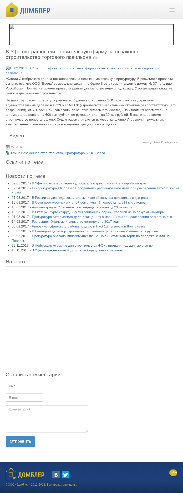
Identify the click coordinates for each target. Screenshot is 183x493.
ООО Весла (96, 153)
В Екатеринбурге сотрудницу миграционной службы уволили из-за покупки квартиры (98, 212)
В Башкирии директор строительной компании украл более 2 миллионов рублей (95, 231)
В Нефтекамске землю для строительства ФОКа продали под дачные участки (92, 245)
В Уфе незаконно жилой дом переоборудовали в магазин (77, 250)
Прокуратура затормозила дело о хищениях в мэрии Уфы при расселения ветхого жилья (102, 217)
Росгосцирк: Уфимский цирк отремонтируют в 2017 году (76, 221)
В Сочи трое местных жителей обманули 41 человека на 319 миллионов (89, 202)
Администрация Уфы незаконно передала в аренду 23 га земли (82, 207)
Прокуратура (75, 153)
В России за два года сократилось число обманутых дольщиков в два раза (90, 197)
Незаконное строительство (42, 153)
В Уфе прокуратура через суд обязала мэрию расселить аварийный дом (89, 183)
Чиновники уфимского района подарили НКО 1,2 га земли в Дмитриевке (88, 226)
